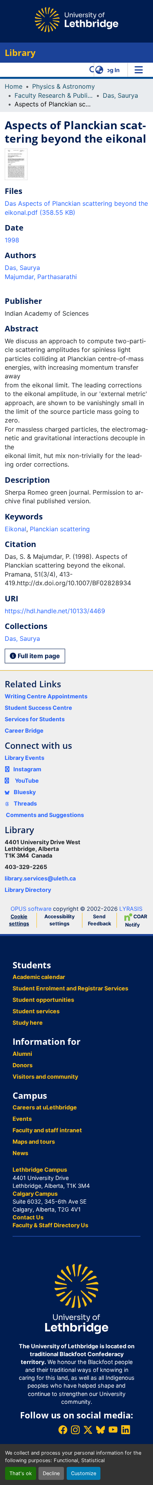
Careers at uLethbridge (45, 1107)
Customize (83, 1473)
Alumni (22, 1053)
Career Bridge (24, 730)
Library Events (24, 757)
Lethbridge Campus (40, 1169)
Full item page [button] (38, 656)
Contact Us (28, 1217)
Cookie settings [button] (19, 920)
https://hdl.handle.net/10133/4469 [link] (55, 611)
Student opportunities (43, 999)
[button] (93, 69)
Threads (25, 803)
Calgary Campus (35, 1193)
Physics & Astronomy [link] (63, 86)
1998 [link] (12, 240)
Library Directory (28, 889)
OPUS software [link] (31, 908)
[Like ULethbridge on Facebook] (62, 1429)
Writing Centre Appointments (46, 696)
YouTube (27, 780)
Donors (23, 1065)
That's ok (20, 1473)
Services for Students (35, 719)
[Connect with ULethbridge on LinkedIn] (125, 1429)
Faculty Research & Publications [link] (54, 95)
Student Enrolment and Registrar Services (70, 988)
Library (20, 52)
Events (22, 1118)
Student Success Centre (38, 707)
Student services (36, 1011)
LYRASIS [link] (130, 908)
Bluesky (24, 792)
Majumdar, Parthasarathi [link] (41, 277)
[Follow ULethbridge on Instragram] (75, 1429)
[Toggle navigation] (138, 70)
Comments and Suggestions (45, 814)
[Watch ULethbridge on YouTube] (113, 1429)
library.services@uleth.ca (40, 878)
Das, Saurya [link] (120, 95)
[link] (76, 208)
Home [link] (13, 86)
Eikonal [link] (15, 529)
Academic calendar (39, 976)
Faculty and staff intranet (47, 1130)
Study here (28, 1022)
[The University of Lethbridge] (76, 1298)
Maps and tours (34, 1141)
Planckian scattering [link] (60, 529)
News (20, 1153)
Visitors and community (45, 1076)
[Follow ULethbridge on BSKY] (100, 1429)
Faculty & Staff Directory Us (50, 1225)
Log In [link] (111, 70)
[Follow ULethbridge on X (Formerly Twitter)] (88, 1429)
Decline (51, 1473)
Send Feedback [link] (99, 920)
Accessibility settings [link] (59, 920)
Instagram (27, 769)
